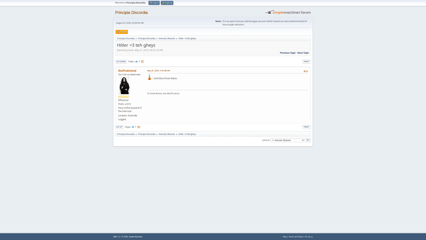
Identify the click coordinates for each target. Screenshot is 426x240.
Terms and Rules (296, 236)
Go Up (119, 127)
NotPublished (127, 70)
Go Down (121, 61)
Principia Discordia (131, 12)
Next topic (303, 52)
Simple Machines (135, 237)
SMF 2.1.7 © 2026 (120, 237)
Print (306, 61)
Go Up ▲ (309, 236)
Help (285, 236)
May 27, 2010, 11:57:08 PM (158, 70)
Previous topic (288, 52)
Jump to (266, 139)
